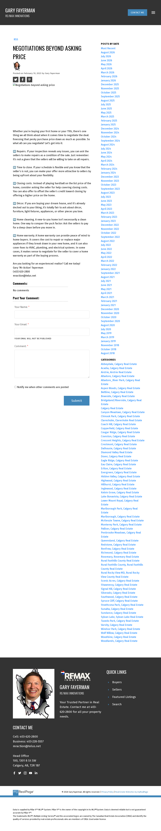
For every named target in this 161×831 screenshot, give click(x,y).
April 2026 (106, 68)
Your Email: (21, 324)
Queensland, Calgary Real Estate (120, 540)
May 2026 (106, 64)
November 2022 (110, 228)
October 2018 (108, 349)
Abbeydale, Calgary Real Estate (119, 364)
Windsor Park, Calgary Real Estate (120, 629)
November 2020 (110, 313)
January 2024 (108, 172)
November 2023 (110, 180)
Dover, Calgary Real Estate (116, 456)
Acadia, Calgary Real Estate (116, 368)
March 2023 (107, 212)
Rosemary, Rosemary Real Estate (120, 556)
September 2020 (110, 321)
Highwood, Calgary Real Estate (118, 480)
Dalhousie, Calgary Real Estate (118, 448)
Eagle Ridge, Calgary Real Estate (119, 460)
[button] (137, 12)
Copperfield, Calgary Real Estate (119, 428)
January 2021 (108, 305)
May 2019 (106, 333)
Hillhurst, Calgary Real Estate (117, 484)
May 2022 (106, 252)
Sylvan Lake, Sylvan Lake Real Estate (122, 616)
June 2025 (106, 108)
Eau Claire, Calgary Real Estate (118, 464)
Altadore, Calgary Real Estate (117, 376)
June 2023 (106, 200)
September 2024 (110, 140)
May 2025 (106, 112)
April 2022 (106, 257)
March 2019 (107, 337)
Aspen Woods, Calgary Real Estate (120, 388)
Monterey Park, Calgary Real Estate (121, 524)
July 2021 (106, 281)
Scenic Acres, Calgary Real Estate (120, 580)
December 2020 (110, 309)
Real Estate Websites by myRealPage (131, 792)
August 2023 (108, 192)
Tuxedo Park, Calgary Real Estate (120, 620)
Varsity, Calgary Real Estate (116, 624)
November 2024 (110, 132)
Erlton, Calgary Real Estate (116, 468)
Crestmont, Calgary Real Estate (119, 444)
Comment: (20, 346)
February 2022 (109, 265)
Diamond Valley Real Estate (116, 452)
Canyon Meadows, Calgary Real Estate (123, 412)
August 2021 (107, 277)
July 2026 (106, 56)
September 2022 (110, 236)
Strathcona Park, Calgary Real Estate (122, 604)
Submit (76, 401)
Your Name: (21, 307)
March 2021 (107, 297)
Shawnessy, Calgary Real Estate (119, 584)
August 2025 (108, 100)
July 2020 (106, 329)
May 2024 (106, 156)
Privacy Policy (108, 792)
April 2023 (106, 208)
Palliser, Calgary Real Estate (117, 528)
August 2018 (108, 353)
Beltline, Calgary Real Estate (117, 392)
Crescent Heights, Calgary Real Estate (122, 440)
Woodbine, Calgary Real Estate (118, 637)
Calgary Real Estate (112, 408)
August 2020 (108, 325)
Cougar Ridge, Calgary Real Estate (120, 432)
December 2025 (110, 84)
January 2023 (108, 220)
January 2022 (108, 269)
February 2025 (109, 120)
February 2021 (109, 301)
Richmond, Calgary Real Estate (118, 552)
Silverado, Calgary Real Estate (118, 592)
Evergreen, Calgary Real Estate (119, 472)
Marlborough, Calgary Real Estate (120, 516)
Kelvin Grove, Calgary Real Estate (120, 492)
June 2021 (106, 285)
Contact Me (137, 12)
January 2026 (108, 80)
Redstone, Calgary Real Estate (118, 544)
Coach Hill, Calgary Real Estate (118, 424)
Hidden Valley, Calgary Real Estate (120, 476)
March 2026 (107, 72)
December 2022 (110, 224)
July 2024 (106, 148)
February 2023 (109, 216)
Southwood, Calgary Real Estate (119, 596)
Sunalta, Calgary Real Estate (117, 608)
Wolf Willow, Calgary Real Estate (119, 632)
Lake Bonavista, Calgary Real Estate (121, 496)
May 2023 (106, 204)
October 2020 (108, 317)
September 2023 (110, 188)
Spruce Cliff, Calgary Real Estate (119, 600)
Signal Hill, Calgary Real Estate (118, 588)
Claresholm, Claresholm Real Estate (121, 420)
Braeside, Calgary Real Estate (118, 396)
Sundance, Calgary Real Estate (118, 612)
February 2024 (109, 168)
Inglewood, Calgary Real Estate (118, 488)
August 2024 (108, 144)
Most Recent (108, 48)
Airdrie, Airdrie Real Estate (116, 372)
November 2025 (110, 88)
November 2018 (110, 345)
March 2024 (107, 164)
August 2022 (108, 241)
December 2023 (110, 176)
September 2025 (110, 96)
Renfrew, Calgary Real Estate (117, 548)
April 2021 (106, 293)
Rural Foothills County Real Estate (120, 560)
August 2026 (108, 52)
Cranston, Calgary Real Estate (118, 436)
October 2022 (108, 232)
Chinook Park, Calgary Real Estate (120, 416)
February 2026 (109, 76)
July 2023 (106, 196)
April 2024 (106, 160)
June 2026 (106, 60)
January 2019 (108, 341)
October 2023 (108, 184)
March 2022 (107, 260)
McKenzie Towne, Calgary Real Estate (122, 520)
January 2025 (108, 124)
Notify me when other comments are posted (43, 387)
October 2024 (108, 136)
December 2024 (110, 128)
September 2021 (110, 273)
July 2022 (106, 244)
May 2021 (106, 289)
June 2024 (106, 152)
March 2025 (107, 116)
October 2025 (108, 92)
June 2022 (106, 249)
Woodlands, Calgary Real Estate (119, 640)
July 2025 (106, 104)
